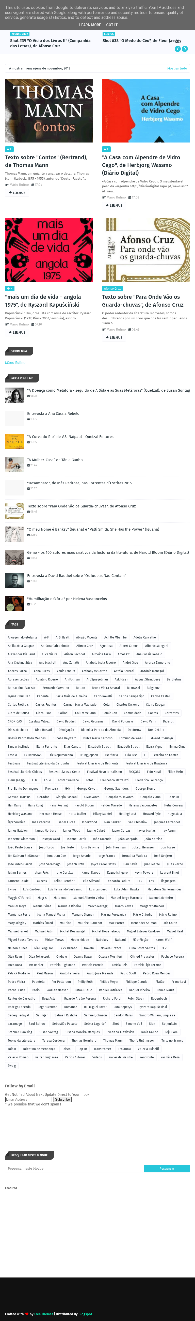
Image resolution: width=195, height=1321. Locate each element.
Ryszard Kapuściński (153, 1007)
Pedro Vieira (16, 982)
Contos (153, 713)
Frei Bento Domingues (23, 788)
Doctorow (134, 730)
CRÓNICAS (15, 721)
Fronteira (51, 788)
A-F (9, 149)
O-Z (164, 948)
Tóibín (12, 1049)
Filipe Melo (175, 772)
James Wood (71, 830)
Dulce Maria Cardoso (97, 738)
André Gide (130, 662)
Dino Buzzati (43, 730)
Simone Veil (134, 1024)
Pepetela (38, 982)
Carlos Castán (161, 696)
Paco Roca (15, 965)
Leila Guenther (64, 881)
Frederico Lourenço (149, 780)
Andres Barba (17, 671)
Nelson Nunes (17, 948)
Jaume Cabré (96, 830)
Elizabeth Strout (128, 746)
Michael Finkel (18, 931)
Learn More (90, 25)
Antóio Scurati (124, 671)
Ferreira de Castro (165, 755)
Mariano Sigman (83, 914)
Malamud (60, 898)
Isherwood (89, 822)
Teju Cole (171, 1032)
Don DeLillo (156, 730)
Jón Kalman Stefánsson (24, 856)
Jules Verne (175, 864)
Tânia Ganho (149, 1032)
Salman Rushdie (66, 1015)
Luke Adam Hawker (127, 889)
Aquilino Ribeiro (47, 679)
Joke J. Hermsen (144, 847)
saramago (15, 1024)
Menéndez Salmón (144, 923)
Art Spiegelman (97, 679)
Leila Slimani (91, 881)
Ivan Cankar (112, 822)
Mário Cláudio (142, 914)
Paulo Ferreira (70, 973)
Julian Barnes (17, 872)
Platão (160, 982)
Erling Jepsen (89, 755)
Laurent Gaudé (18, 881)
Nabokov (102, 940)
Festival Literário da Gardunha (48, 763)
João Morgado (128, 839)
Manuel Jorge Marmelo (126, 898)
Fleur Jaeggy (16, 780)
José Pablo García (20, 864)
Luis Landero (98, 889)
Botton (80, 688)
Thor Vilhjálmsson (142, 1040)
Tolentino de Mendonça (39, 1049)
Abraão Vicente (87, 637)
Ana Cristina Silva (20, 662)
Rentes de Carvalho (21, 998)
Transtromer (102, 1049)
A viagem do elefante (22, 637)
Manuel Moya (17, 906)
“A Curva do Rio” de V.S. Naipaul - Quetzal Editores (70, 436)
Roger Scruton (47, 1007)
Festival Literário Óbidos (25, 772)
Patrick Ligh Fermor (147, 965)
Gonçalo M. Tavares (120, 797)
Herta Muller (77, 814)
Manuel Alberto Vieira (88, 898)
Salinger (42, 1015)
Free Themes (43, 1314)
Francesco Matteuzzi (114, 780)
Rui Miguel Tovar (95, 1007)
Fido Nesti (154, 772)
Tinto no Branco (172, 1040)
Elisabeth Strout (99, 746)
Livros (12, 889)
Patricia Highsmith (62, 965)
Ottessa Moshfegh (111, 956)
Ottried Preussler (142, 956)
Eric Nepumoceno (60, 755)
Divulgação (66, 730)
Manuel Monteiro (161, 898)
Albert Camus (129, 646)
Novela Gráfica (111, 948)
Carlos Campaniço (131, 696)
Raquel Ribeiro (139, 990)
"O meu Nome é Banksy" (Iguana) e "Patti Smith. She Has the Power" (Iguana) (93, 529)
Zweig (12, 1066)
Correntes (172, 713)
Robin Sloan (135, 998)
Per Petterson (61, 982)
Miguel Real (175, 931)
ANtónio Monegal (152, 671)
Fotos (89, 780)
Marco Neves (124, 906)
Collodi (63, 713)
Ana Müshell (47, 662)
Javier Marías (146, 830)
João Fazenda (102, 839)
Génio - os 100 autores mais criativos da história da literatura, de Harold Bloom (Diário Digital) (108, 552)
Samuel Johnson (95, 1015)
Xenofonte (147, 1057)
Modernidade (80, 940)
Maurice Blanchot (90, 923)
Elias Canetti (72, 746)
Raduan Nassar (57, 990)
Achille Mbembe (115, 637)
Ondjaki (61, 956)
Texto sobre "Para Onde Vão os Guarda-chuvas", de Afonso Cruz (143, 300)
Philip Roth (85, 982)
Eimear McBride (18, 746)
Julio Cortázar (65, 872)
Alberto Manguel (156, 646)
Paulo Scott (128, 973)
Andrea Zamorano (157, 662)
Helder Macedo (111, 805)
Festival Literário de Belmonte (97, 763)
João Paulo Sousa (20, 847)
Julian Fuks (41, 872)
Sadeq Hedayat (18, 1015)
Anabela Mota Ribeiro (101, 662)
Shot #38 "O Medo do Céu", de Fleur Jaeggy (142, 40)
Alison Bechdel (74, 654)
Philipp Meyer (109, 982)
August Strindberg (147, 679)
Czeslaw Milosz (39, 721)
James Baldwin (18, 830)
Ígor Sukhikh (16, 822)
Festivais (14, 763)
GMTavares (92, 797)
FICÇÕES (134, 772)
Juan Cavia (130, 864)
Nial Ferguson (44, 948)
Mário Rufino (19, 185)
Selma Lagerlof (95, 1024)
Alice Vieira (49, 654)
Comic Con (110, 713)
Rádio (36, 990)
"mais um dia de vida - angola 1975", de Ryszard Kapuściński (43, 300)
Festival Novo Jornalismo (104, 772)
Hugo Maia (175, 814)
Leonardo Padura (118, 881)
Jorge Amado (82, 856)
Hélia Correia (173, 805)
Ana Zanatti (71, 662)
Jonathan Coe (56, 856)
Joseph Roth (75, 864)
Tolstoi (66, 1049)
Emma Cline (177, 746)
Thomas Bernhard (84, 1040)
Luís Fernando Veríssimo (65, 889)
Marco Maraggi (98, 906)
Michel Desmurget (72, 931)
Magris (42, 898)
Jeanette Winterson (21, 839)
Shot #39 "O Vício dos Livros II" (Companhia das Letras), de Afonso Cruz (50, 43)
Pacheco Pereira (172, 956)
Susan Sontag (48, 1032)
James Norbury (45, 830)
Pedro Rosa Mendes (157, 973)
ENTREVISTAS (33, 755)
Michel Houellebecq (106, 931)
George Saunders (116, 788)
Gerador (43, 797)
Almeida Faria (101, 654)
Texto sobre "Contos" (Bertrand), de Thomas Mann (46, 161)
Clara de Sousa (18, 713)
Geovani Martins (19, 797)
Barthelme (174, 679)
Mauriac (65, 923)
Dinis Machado (18, 730)
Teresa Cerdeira (53, 1040)
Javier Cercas (121, 830)
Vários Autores (75, 1057)
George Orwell (87, 788)
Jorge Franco (106, 856)
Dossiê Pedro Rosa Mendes (27, 738)
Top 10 (82, 1049)
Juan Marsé (152, 864)
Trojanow (124, 1049)
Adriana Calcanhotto (55, 646)
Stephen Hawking (20, 1032)
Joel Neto (67, 847)
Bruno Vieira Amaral (106, 688)
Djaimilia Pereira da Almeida (101, 730)
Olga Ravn (15, 956)
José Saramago (49, 864)
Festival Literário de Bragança (146, 763)
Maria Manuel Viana (51, 914)
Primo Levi (178, 982)
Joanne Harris (76, 839)
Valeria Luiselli (148, 1049)
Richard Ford (112, 998)
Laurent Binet (169, 872)
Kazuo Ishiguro (117, 872)
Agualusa (106, 646)
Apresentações (18, 679)
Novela (89, 948)
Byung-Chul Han (19, 696)
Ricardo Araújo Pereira (80, 998)
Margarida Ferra (19, 914)
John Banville (90, 847)
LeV (151, 881)
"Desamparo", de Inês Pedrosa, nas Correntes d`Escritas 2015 (79, 483)
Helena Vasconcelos (143, 805)
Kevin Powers (144, 872)
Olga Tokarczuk (39, 956)
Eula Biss (131, 755)
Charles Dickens (128, 704)
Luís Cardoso (32, 889)
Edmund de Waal (131, 738)
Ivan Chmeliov (137, 822)
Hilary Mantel (102, 814)
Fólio (47, 780)
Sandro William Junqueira (157, 1015)
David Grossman (94, 721)
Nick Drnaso (68, 948)
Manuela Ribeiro (69, 906)
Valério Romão (18, 1057)
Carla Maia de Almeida (71, 696)
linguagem (168, 881)
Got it (112, 25)
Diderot (168, 721)
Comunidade (132, 713)
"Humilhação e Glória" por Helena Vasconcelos (67, 598)
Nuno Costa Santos (141, 948)
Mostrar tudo (177, 68)
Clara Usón (44, 713)
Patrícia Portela (93, 965)
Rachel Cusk (16, 990)
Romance (70, 1007)
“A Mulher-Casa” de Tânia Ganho (55, 460)
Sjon (152, 1024)
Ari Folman (72, 679)
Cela (106, 704)
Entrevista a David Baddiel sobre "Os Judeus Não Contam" (76, 575)
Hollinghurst (127, 814)
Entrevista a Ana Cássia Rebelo (53, 413)
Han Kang (14, 805)
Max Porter (116, 923)
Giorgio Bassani (66, 797)
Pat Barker (36, 965)
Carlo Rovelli (103, 696)
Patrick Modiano (19, 973)
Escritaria (111, 755)
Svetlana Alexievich (120, 1032)
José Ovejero (163, 856)
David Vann (148, 721)
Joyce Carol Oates (103, 864)
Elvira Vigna (154, 746)
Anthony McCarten (94, 671)
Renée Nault (165, 990)
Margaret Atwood (152, 906)
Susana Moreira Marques (82, 1032)
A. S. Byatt (62, 637)
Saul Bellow (37, 1024)
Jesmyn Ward (51, 839)
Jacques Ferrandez (167, 822)
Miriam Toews (54, 940)
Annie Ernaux (66, 671)
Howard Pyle (152, 814)
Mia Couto (170, 923)
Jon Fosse (168, 847)
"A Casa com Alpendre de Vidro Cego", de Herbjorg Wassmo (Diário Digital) (141, 165)
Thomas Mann (113, 1040)
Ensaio (12, 755)
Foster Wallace (68, 780)
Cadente (43, 696)
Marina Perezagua (113, 914)
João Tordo (46, 847)
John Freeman (116, 847)
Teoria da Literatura (22, 1040)
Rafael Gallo (83, 990)
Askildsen (121, 679)
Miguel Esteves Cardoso (143, 931)
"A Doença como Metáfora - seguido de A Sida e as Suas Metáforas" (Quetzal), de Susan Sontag (108, 390)
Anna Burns (42, 671)
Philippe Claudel (137, 982)
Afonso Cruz (112, 288)
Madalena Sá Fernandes (165, 889)
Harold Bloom (84, 805)
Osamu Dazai (83, 956)
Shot (115, 1024)
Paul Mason (45, 973)
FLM (34, 780)
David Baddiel (66, 721)
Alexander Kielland (21, 654)
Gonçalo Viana (150, 797)
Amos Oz (123, 654)
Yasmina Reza (170, 1057)
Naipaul (120, 940)
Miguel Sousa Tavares (23, 940)
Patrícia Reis (118, 965)
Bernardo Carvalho (55, 688)
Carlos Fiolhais (18, 704)
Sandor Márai (123, 1015)
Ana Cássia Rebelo (149, 654)
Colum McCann (85, 713)
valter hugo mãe (46, 1057)
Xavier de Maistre (121, 1057)
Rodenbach (159, 998)
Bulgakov (153, 688)
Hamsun (173, 797)
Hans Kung (35, 805)
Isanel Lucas (66, 822)
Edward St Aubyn (161, 738)
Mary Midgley (17, 923)
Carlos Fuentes (46, 704)
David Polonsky (123, 721)
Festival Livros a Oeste (64, 772)
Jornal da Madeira (134, 856)
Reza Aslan (49, 998)
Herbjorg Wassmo (20, 814)
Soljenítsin (169, 1024)
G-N (9, 288)
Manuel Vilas (42, 906)
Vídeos (97, 1057)
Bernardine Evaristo (22, 688)
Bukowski (133, 688)
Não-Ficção (141, 940)
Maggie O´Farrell (19, 898)
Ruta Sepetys (122, 1007)
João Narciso (153, 839)
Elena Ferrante (46, 746)
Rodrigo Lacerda (19, 1007)
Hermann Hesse (50, 814)
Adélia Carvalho (145, 637)
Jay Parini (168, 830)
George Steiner (146, 788)
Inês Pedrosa (41, 822)
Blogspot (85, 1314)
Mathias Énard (43, 923)
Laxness (41, 881)
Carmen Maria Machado (79, 704)
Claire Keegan (156, 704)
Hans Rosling (59, 805)
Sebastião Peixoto (64, 1024)
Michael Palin (44, 931)
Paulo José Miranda (100, 973)
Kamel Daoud (91, 872)
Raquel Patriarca (110, 990)
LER (139, 881)
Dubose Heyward (64, 738)
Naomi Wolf (163, 940)
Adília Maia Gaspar (21, 646)
